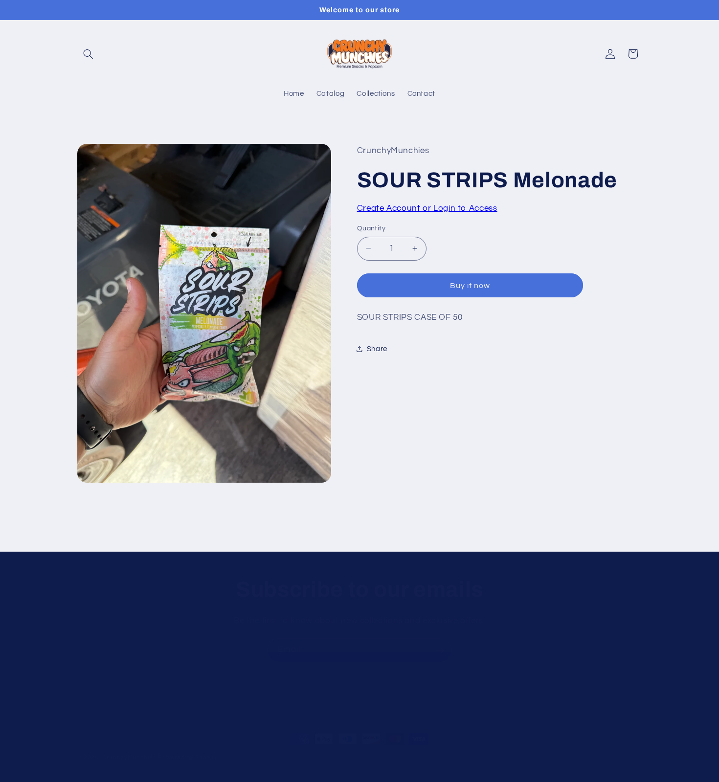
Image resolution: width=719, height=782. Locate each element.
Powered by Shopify (187, 757)
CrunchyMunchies (129, 757)
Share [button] (377, 349)
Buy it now (470, 286)
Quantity (371, 228)
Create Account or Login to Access (427, 208)
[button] (88, 54)
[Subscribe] (440, 650)
